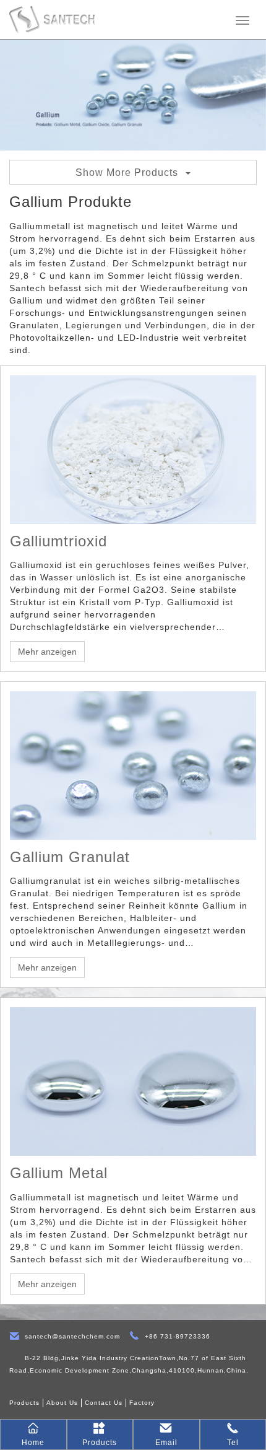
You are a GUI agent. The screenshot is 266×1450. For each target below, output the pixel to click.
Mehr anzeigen (47, 652)
